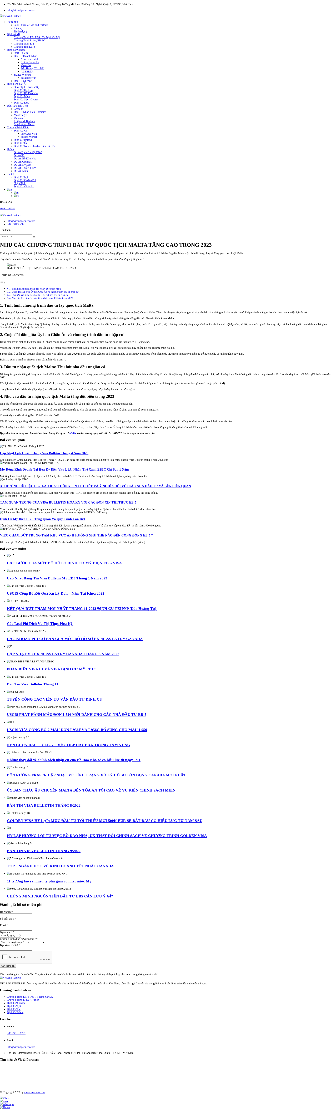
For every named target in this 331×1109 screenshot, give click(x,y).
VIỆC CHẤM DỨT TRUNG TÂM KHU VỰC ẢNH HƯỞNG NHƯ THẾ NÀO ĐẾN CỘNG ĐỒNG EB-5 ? (76, 535)
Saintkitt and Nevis (24, 124)
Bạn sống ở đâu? (10, 945)
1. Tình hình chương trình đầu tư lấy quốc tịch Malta (35, 288)
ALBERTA (27, 71)
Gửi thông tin (7, 966)
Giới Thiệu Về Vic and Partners (31, 24)
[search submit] (34, 236)
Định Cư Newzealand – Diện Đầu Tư (34, 146)
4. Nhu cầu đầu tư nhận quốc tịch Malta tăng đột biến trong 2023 (41, 298)
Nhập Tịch (20, 183)
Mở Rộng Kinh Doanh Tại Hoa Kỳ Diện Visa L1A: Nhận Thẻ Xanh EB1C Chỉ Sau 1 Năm (64, 469)
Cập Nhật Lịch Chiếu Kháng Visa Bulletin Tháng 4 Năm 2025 (44, 453)
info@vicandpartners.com (21, 10)
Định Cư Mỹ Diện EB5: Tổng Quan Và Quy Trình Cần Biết (42, 519)
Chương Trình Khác (18, 127)
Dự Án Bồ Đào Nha (25, 158)
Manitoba (26, 65)
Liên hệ (18, 28)
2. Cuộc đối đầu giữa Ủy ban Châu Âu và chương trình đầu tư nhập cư (43, 291)
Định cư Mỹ (13, 34)
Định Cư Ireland (23, 139)
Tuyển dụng (20, 31)
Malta (72, 433)
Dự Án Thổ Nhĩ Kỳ (25, 167)
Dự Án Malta (21, 170)
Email (4, 925)
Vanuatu (18, 118)
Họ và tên (6, 911)
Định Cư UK (21, 130)
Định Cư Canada (16, 49)
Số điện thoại (8, 918)
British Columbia (30, 62)
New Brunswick (30, 59)
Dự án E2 (19, 155)
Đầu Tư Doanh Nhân (25, 56)
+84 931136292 (7, 208)
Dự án (10, 149)
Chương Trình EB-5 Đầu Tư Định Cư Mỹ (37, 37)
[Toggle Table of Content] (2, 282)
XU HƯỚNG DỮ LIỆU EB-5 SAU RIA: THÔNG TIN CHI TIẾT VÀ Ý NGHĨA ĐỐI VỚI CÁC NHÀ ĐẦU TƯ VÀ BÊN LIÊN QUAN (95, 486)
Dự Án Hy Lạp (22, 164)
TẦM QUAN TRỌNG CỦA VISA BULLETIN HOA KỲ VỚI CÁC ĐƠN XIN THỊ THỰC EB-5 (68, 502)
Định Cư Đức (21, 102)
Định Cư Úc (20, 142)
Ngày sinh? (7, 932)
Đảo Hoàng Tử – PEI (32, 68)
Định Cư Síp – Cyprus (26, 99)
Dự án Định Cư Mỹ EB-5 (28, 152)
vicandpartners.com (34, 1092)
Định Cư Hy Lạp (23, 90)
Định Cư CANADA (25, 180)
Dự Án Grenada (23, 161)
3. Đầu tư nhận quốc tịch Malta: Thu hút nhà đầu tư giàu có (38, 295)
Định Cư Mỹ (21, 177)
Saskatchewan (28, 77)
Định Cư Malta (22, 96)
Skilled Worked (22, 74)
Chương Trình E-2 (24, 43)
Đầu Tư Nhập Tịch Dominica (30, 111)
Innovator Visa (29, 133)
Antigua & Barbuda (24, 121)
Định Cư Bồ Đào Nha (26, 93)
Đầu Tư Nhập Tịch (17, 105)
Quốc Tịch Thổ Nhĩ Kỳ (27, 87)
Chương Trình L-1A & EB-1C (23, 999)
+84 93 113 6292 (16, 1033)
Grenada (18, 108)
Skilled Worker (29, 136)
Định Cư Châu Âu (17, 83)
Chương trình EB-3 (24, 46)
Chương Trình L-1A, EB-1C (29, 40)
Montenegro (20, 115)
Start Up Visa (21, 52)
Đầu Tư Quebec (23, 80)
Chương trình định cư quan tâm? (19, 938)
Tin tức (11, 174)
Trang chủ (12, 21)
